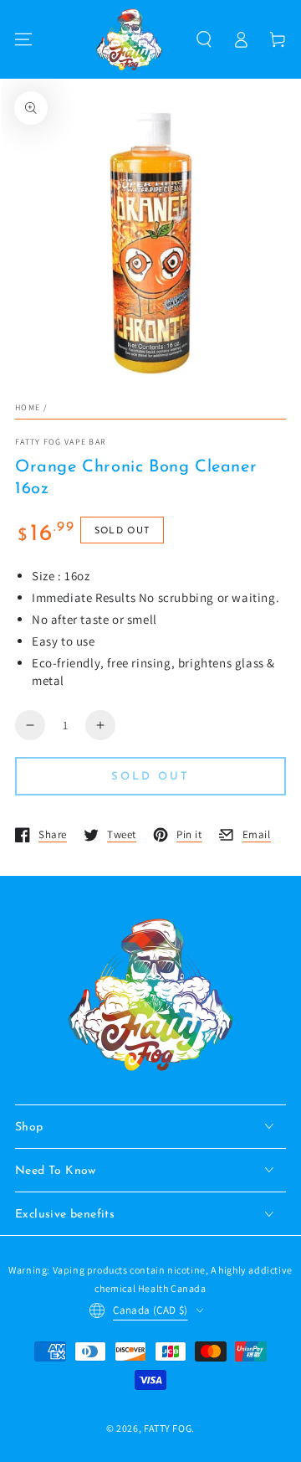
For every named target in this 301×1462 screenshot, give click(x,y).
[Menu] (23, 39)
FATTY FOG (167, 1428)
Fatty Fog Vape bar (60, 441)
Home (27, 407)
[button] (204, 39)
